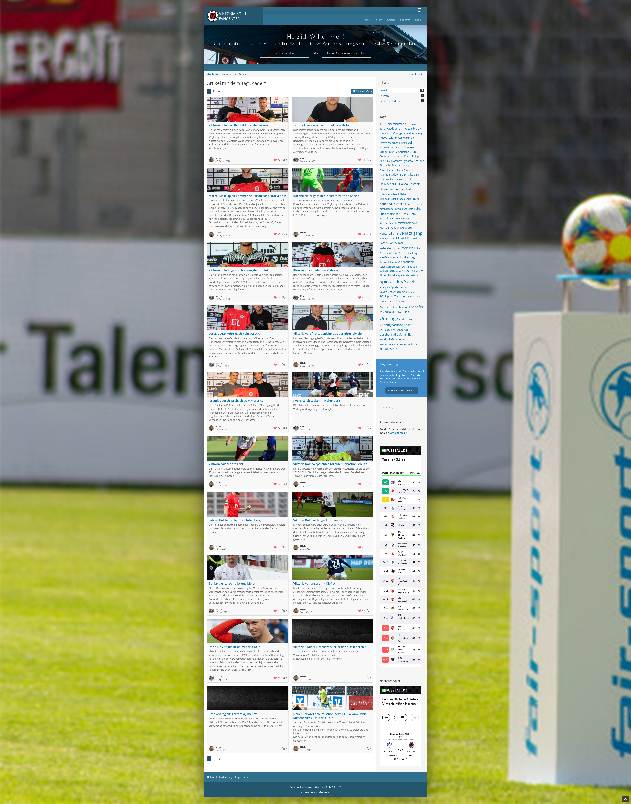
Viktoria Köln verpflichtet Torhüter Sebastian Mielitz (330, 464)
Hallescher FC (389, 184)
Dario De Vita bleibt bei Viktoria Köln (234, 647)
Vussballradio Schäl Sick (396, 334)
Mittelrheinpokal (408, 223)
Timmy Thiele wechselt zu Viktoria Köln (321, 125)
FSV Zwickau (387, 179)
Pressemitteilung (408, 253)
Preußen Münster (389, 257)
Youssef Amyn (388, 349)
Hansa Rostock (409, 184)
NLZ (394, 238)
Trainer (403, 307)
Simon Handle (388, 275)
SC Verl (399, 270)
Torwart (401, 301)
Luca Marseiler (390, 214)
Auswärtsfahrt (388, 137)
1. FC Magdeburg (390, 128)
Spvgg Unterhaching (392, 292)
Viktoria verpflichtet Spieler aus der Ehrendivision (328, 334)
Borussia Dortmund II (391, 147)
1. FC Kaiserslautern (392, 124)
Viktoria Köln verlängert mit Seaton (318, 520)
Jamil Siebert (401, 194)
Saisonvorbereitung (390, 266)
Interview (386, 194)
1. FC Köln (410, 124)
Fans (400, 170)
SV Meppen (387, 296)
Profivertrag (407, 257)
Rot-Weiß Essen (388, 262)
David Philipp (412, 156)
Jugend (416, 198)
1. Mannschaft (387, 133)
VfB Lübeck (386, 329)
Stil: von (316, 792)
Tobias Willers (387, 301)
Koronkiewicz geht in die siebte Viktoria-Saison (326, 196)
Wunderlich (412, 344)
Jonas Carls (405, 198)
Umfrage (389, 318)
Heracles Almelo (403, 189)
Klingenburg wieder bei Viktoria (315, 270)
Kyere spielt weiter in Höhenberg (316, 400)
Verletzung (405, 319)
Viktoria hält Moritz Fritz (226, 464)
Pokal (417, 248)
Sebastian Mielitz (413, 270)
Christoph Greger (407, 151)
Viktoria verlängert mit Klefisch (315, 583)
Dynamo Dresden (413, 161)
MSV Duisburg (403, 227)
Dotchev (396, 161)
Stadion (410, 291)
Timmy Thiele (413, 296)
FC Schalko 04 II (409, 174)
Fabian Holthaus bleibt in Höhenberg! (235, 520)
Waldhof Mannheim (392, 339)
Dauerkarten (396, 156)
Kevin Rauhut (387, 208)
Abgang (401, 133)
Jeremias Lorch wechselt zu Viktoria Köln (237, 400)
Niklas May (386, 238)
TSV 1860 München (391, 312)
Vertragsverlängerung (396, 325)
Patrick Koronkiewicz (410, 238)
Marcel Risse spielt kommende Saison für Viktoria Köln (247, 196)
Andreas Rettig (414, 133)
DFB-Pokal (385, 161)
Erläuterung (386, 407)
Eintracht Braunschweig (394, 165)
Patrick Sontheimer (391, 243)
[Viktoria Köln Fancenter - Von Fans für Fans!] (233, 16)
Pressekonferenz (389, 253)
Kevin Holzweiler (414, 204)
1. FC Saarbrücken (412, 128)
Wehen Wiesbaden (391, 344)
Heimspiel (387, 189)
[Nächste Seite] (219, 91)
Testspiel (399, 296)
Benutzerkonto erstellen (401, 390)
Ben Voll (407, 143)
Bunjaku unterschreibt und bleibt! (232, 583)
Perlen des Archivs (390, 248)
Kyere (398, 208)
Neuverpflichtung (390, 233)
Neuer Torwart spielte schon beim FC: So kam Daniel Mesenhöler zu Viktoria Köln (330, 716)
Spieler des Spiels (398, 281)
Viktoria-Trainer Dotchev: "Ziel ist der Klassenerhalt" (330, 647)
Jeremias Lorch (389, 199)
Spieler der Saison (408, 275)
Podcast (407, 248)
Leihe (417, 209)
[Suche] (420, 10)
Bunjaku (409, 147)
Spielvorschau (399, 287)
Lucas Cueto (408, 214)
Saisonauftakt (405, 262)
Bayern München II (390, 142)
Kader (384, 204)
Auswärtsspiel (406, 137)
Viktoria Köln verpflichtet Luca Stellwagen (238, 125)
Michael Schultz (388, 223)
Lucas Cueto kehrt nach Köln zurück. (234, 334)
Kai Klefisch (396, 204)
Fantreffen (409, 170)
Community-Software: (315, 787)
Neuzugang (412, 233)
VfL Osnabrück (400, 329)
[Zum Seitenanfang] (625, 799)
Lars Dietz (407, 208)
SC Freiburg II (409, 266)
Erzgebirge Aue (388, 170)
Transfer (416, 307)
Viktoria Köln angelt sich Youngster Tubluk (239, 270)
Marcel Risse (387, 218)
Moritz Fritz (386, 227)
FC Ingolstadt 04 (389, 174)
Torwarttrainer (389, 307)
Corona (384, 156)
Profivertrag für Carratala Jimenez (233, 714)
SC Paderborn (387, 270)
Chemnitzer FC (388, 152)
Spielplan (385, 287)
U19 (406, 312)
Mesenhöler (402, 218)
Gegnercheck (403, 179)
